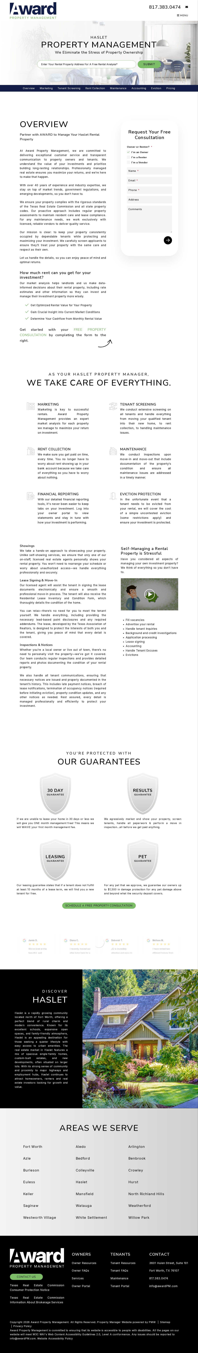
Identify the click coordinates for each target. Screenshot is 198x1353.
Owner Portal (81, 1286)
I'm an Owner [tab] (139, 152)
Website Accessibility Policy (55, 1338)
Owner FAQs (80, 1270)
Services (78, 1278)
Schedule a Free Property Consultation (99, 905)
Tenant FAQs (119, 1270)
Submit (149, 64)
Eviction (156, 88)
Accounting (138, 88)
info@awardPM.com (163, 1286)
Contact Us (26, 1277)
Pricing (170, 88)
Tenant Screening (69, 88)
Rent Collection (95, 88)
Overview (29, 88)
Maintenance (118, 88)
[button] (184, 7)
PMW (152, 1322)
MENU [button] (183, 15)
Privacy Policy (22, 1326)
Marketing (46, 88)
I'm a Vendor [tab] (139, 162)
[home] (33, 10)
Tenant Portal (119, 1286)
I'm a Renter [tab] (139, 157)
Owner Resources (84, 1263)
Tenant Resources (123, 1263)
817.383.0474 (165, 7)
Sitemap (165, 1322)
